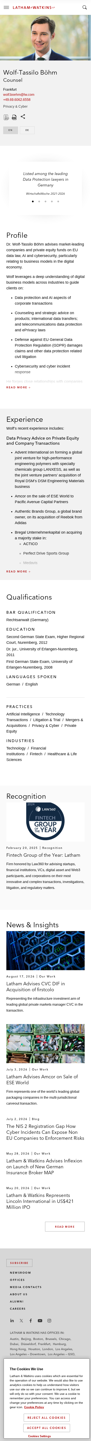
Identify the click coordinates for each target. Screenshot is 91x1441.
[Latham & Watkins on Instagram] (49, 1320)
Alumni (17, 1301)
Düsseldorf (28, 1344)
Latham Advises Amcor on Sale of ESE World (42, 1080)
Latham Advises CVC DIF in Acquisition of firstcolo (35, 987)
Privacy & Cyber (15, 106)
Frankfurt (44, 1344)
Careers (18, 1308)
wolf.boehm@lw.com (18, 94)
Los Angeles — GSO (61, 1354)
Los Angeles (63, 1349)
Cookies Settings (39, 1436)
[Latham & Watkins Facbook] (31, 1320)
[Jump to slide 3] (45, 201)
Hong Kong (18, 1349)
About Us (19, 1294)
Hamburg (59, 1344)
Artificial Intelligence (23, 714)
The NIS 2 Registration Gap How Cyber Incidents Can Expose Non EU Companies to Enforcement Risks (45, 1132)
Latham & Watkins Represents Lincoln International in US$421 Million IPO (40, 1201)
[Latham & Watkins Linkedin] (12, 1320)
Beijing (26, 1339)
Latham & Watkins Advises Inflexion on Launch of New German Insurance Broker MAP (44, 1167)
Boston (38, 1339)
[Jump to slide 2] (39, 201)
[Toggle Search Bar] (84, 7)
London (47, 1349)
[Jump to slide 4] (52, 201)
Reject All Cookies (47, 1417)
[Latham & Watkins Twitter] (21, 1320)
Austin (14, 1339)
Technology (16, 748)
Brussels (51, 1339)
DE (30, 130)
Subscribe (19, 1263)
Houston (34, 1349)
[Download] (6, 117)
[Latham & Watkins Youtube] (40, 1320)
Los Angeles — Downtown (27, 1354)
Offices (17, 1279)
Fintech (36, 754)
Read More (65, 1226)
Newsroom (20, 1272)
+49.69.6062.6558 (16, 99)
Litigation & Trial (46, 720)
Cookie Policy (34, 1407)
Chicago (64, 1339)
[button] (45, 378)
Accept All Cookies (46, 1428)
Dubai (14, 1344)
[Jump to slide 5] (58, 201)
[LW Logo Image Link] (34, 7)
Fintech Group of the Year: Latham (43, 855)
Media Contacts (26, 1287)
